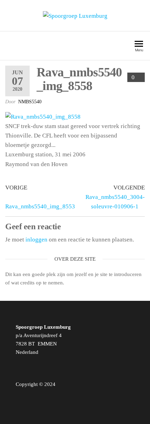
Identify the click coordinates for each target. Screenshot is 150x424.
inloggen (36, 239)
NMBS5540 (30, 101)
